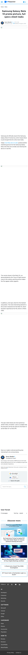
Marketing (3, 598)
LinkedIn (19, 584)
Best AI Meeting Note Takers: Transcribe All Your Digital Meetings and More (14, 560)
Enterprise (3, 595)
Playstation (4, 632)
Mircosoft (3, 608)
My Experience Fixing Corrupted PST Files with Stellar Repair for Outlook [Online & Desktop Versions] (14, 540)
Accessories (4, 629)
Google (3, 613)
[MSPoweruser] (10, 2)
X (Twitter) (11, 584)
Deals (2, 623)
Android (3, 611)
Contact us (18, 652)
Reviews (3, 639)
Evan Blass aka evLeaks (11, 143)
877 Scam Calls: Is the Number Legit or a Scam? (14, 574)
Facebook (8, 584)
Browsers (3, 642)
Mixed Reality (4, 647)
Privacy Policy (10, 652)
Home (2, 7)
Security (3, 601)
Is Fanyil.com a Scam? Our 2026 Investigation (14, 567)
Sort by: (16, 513)
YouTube (15, 584)
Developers (4, 592)
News (6, 7)
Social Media (4, 644)
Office (2, 616)
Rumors (3, 626)
